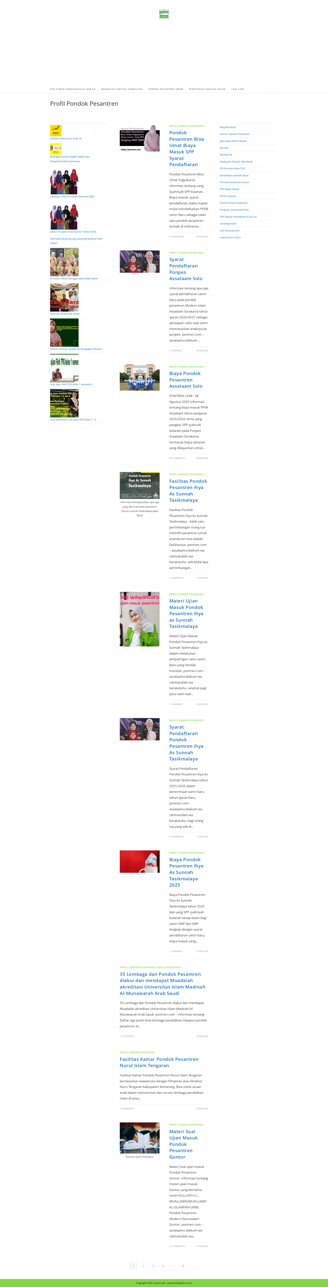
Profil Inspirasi (228, 196)
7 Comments (127, 1036)
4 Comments (176, 836)
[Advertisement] (164, 56)
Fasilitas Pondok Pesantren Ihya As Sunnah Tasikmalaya (188, 490)
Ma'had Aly (226, 154)
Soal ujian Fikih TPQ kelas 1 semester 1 (71, 384)
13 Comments (177, 1246)
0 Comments (176, 236)
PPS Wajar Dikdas (229, 189)
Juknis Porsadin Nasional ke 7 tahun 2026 (73, 231)
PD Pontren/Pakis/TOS (232, 168)
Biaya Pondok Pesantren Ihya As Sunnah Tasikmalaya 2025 (186, 872)
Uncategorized (228, 223)
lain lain (224, 147)
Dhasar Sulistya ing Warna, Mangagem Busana (76, 349)
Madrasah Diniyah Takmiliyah (236, 161)
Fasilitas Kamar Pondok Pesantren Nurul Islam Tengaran (159, 1062)
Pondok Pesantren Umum (234, 182)
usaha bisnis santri (230, 237)
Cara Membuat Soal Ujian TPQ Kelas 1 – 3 (73, 419)
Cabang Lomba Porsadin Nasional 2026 (72, 196)
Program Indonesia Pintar (234, 209)
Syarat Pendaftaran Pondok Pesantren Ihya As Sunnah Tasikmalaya (186, 743)
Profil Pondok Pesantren (186, 126)
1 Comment (176, 350)
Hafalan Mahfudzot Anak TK (66, 138)
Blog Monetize (228, 127)
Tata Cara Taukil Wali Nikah (65, 313)
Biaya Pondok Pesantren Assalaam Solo (186, 379)
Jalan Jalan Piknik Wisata (233, 141)
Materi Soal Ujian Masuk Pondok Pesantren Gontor (183, 1144)
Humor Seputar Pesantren (235, 134)
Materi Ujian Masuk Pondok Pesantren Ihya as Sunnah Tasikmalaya (186, 613)
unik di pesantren (169, 967)
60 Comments (177, 458)
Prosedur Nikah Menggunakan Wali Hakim (74, 278)
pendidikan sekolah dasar (234, 175)
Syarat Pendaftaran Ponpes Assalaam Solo (186, 268)
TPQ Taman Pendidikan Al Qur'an (238, 216)
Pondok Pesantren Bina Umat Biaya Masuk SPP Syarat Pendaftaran (186, 148)
